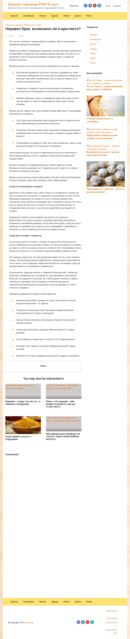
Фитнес (42, 16)
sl (107, 630)
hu (116, 611)
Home (108, 6)
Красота (14, 16)
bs (115, 630)
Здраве (54, 16)
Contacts (117, 6)
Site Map (29, 622)
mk (108, 622)
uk (115, 633)
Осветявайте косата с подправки (18, 438)
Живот (66, 16)
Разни (89, 16)
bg (108, 611)
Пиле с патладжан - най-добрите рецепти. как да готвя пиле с (60, 404)
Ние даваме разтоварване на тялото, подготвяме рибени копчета (63, 436)
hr (108, 618)
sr (111, 630)
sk (116, 622)
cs (111, 618)
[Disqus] (43, 490)
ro (112, 622)
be (112, 611)
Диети (78, 16)
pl (115, 618)
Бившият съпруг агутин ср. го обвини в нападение (22, 402)
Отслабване (28, 16)
